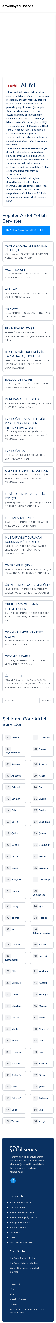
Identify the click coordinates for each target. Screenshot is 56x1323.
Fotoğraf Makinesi (20, 1222)
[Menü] (50, 6)
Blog (12, 1288)
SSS (12, 1293)
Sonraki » (46, 700)
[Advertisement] (28, 42)
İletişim (13, 1303)
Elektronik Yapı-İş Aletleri (24, 1217)
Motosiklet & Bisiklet (22, 1242)
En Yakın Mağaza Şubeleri (24, 1263)
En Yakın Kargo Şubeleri (22, 1258)
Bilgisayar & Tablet (20, 1202)
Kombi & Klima (18, 1227)
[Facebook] (13, 1181)
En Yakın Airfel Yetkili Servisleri (26, 230)
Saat (12, 1237)
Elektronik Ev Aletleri (22, 1212)
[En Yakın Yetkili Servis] (17, 6)
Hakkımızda (15, 1283)
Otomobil (15, 1232)
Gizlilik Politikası (18, 1298)
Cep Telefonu (17, 1207)
